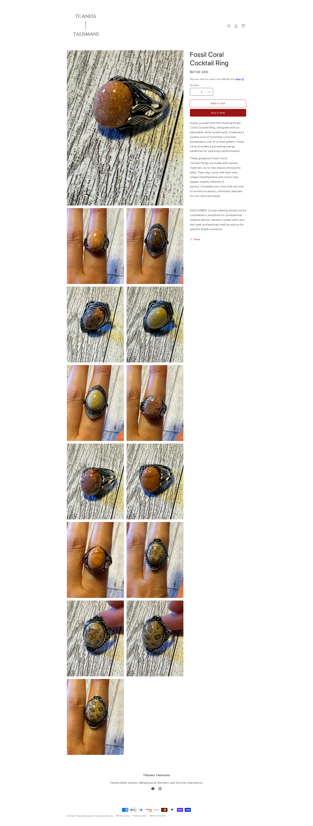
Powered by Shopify (103, 816)
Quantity (194, 85)
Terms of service (157, 816)
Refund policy (123, 816)
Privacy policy (139, 816)
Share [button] (197, 239)
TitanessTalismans (84, 816)
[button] (228, 25)
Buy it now (218, 112)
